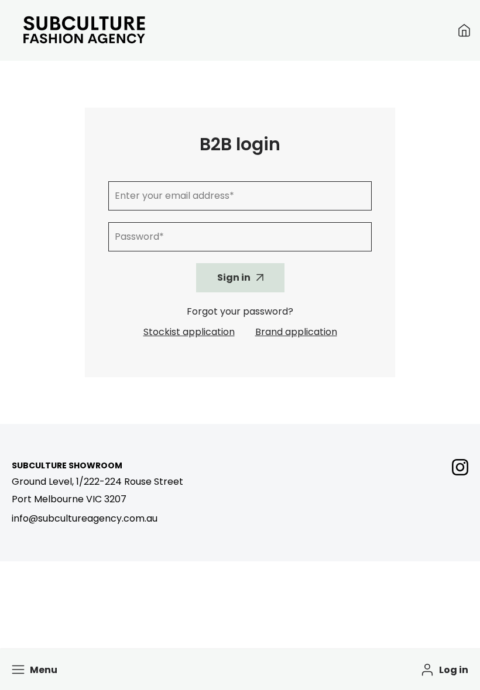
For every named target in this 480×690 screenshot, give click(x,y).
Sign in (234, 277)
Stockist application (189, 332)
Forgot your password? (240, 311)
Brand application (296, 332)
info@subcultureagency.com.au (84, 518)
